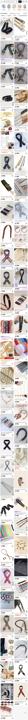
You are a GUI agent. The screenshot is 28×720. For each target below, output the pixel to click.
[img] (7, 358)
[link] (23, 1)
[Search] (20, 2)
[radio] (3, 7)
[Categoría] (4, 1)
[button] (1, 1)
